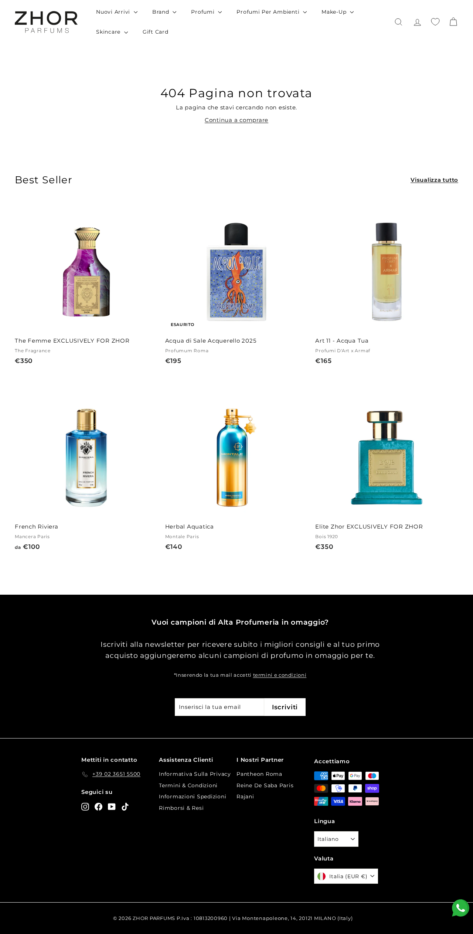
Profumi (203, 12)
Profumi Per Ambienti (268, 12)
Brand (161, 12)
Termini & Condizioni (188, 785)
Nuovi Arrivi (114, 12)
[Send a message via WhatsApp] (460, 908)
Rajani (245, 796)
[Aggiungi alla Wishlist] (154, 236)
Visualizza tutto (434, 179)
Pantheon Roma (259, 774)
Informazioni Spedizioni (192, 796)
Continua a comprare (236, 119)
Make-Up (334, 12)
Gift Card (156, 31)
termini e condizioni (280, 675)
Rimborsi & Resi (181, 808)
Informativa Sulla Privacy (195, 774)
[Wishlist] (435, 22)
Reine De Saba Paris (264, 785)
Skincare (109, 31)
